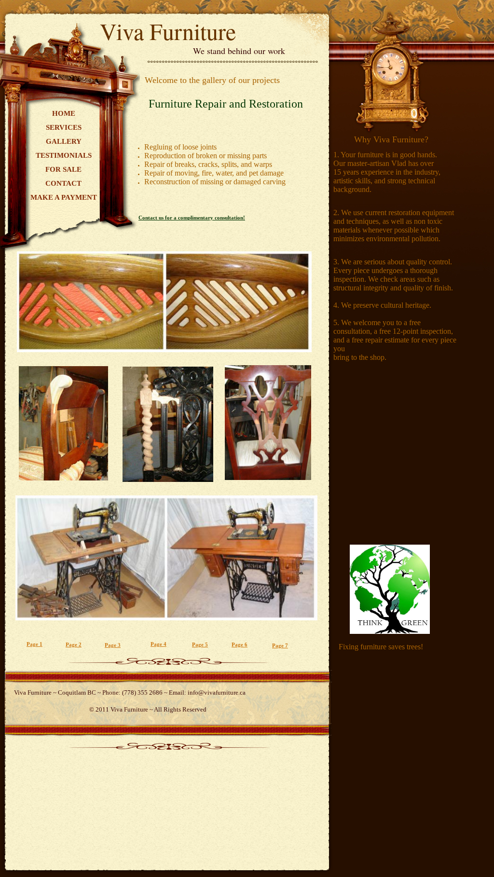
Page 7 (280, 645)
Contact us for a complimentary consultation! (191, 217)
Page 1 (34, 644)
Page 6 (239, 644)
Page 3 (113, 645)
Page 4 (158, 644)
